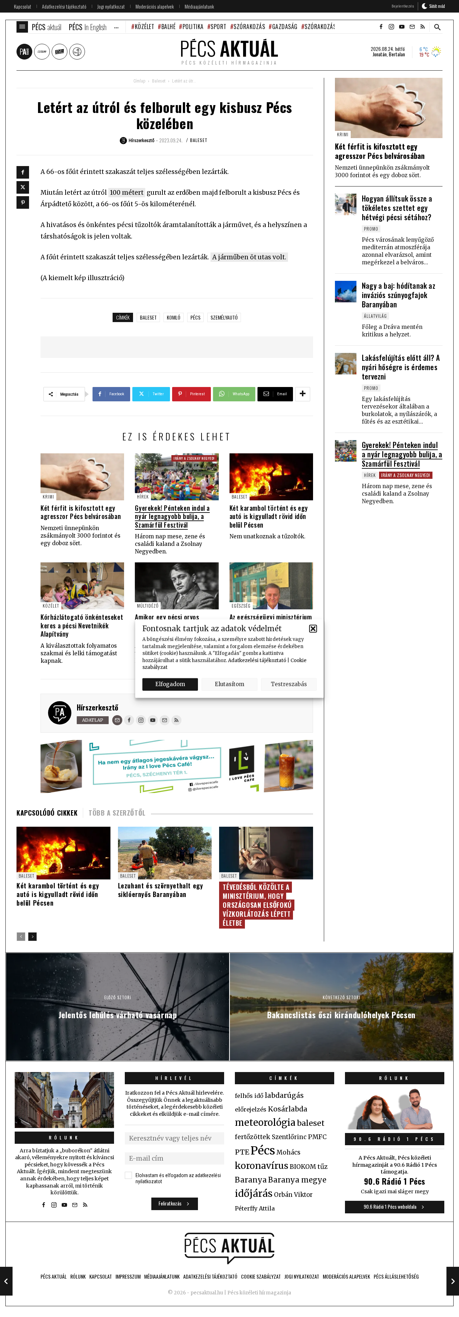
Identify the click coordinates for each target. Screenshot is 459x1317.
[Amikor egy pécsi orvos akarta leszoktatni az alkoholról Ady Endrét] (176, 585)
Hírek (143, 497)
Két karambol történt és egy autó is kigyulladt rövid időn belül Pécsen (269, 516)
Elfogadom (170, 684)
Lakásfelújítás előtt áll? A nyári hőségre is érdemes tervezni (401, 367)
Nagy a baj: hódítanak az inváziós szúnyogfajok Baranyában (398, 295)
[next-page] (32, 936)
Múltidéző (147, 606)
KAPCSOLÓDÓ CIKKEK (46, 812)
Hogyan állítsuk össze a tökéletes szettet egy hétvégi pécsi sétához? (397, 207)
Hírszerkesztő (97, 707)
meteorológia (265, 1122)
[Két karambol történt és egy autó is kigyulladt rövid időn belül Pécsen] (271, 476)
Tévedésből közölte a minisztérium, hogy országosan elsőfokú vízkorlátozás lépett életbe (257, 904)
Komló (173, 317)
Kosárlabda (287, 1109)
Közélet (144, 26)
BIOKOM (303, 1167)
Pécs (195, 317)
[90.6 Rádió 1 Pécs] (394, 1127)
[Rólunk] (64, 1100)
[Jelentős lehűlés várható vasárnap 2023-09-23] (6, 1281)
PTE (242, 1152)
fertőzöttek (252, 1137)
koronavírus (261, 1165)
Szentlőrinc (289, 1137)
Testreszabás (289, 684)
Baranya (251, 1180)
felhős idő (249, 1095)
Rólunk (64, 1137)
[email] (412, 27)
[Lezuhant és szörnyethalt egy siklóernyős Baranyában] (165, 853)
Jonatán (380, 54)
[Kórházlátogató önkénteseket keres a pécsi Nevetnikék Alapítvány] (82, 585)
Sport (218, 26)
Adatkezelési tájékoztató (257, 660)
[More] (302, 394)
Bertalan (397, 54)
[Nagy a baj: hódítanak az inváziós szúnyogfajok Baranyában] (345, 291)
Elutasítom (229, 684)
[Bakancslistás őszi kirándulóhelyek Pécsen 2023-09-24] (452, 1281)
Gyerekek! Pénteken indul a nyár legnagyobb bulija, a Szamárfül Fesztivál (172, 516)
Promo (371, 229)
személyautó (224, 317)
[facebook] (381, 27)
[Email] (117, 720)
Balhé (168, 26)
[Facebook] (22, 172)
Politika (193, 26)
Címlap (139, 81)
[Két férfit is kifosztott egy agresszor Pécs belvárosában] (82, 476)
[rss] (422, 27)
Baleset (158, 81)
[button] (313, 628)
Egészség (241, 606)
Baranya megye (297, 1180)
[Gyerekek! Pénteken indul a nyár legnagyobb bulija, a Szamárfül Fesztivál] (176, 476)
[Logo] (229, 1248)
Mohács (288, 1152)
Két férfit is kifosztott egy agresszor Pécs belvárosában (81, 512)
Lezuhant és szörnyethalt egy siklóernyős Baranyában (160, 890)
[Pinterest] (22, 202)
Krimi (48, 497)
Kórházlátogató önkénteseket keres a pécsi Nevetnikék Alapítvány (82, 625)
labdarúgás (284, 1095)
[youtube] (402, 27)
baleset (148, 317)
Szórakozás (249, 26)
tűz (322, 1167)
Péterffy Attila (255, 1208)
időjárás (254, 1193)
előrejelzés (250, 1109)
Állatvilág (375, 316)
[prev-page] (20, 936)
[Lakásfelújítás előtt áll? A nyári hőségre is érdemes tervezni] (345, 363)
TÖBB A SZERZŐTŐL (117, 812)
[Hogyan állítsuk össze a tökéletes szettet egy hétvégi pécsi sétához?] (345, 204)
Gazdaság (285, 26)
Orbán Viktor (293, 1195)
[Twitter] (22, 187)
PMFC (317, 1137)
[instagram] (391, 27)
